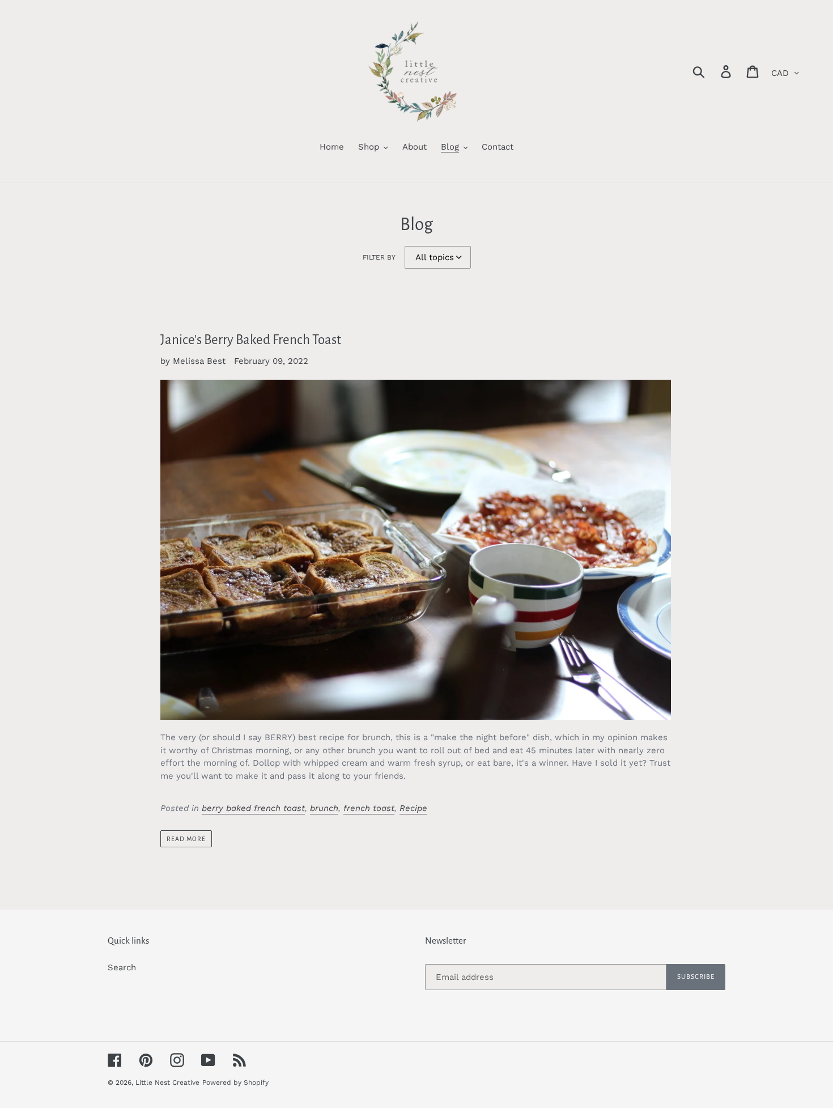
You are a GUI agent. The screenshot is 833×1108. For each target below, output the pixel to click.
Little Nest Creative (167, 1082)
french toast (368, 808)
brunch (324, 808)
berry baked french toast (253, 808)
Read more (186, 838)
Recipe (413, 808)
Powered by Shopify (235, 1082)
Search (122, 967)
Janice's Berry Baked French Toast (250, 340)
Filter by (379, 257)
